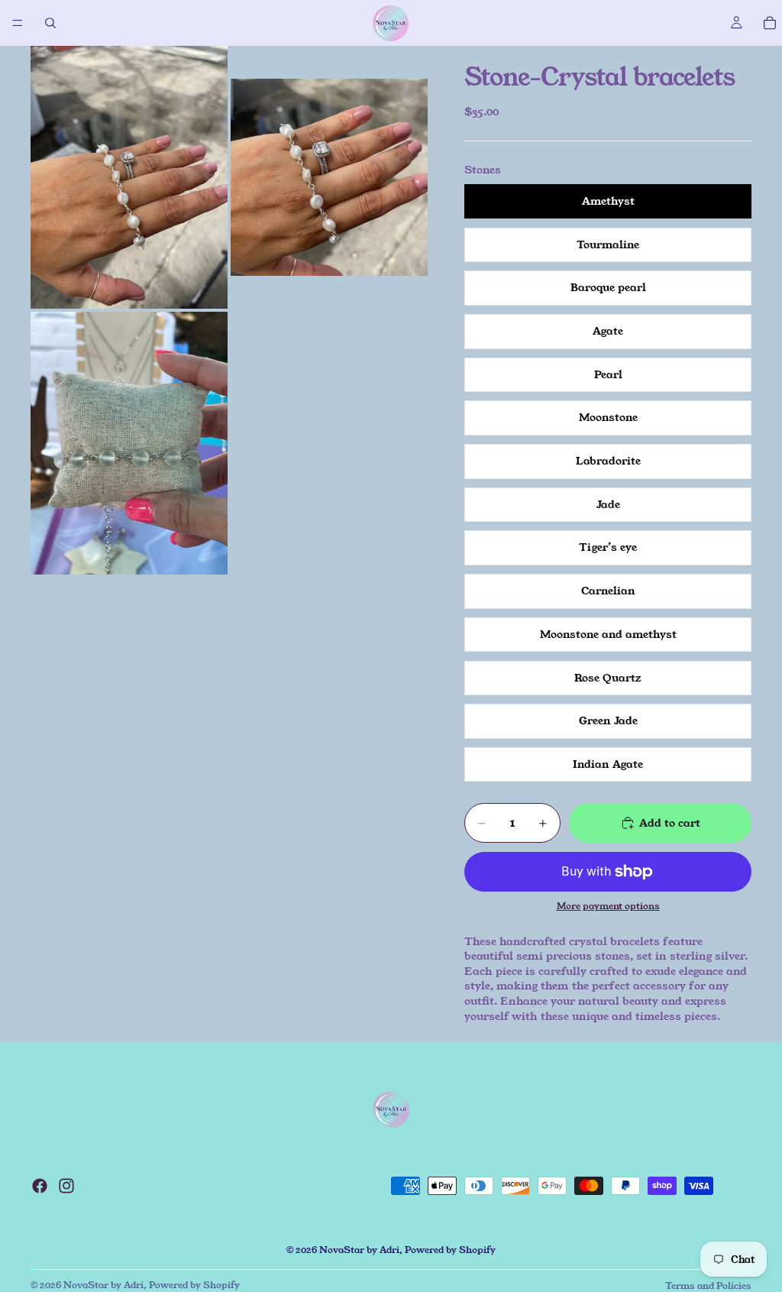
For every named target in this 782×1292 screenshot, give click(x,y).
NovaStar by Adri (359, 1249)
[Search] (50, 23)
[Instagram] (66, 1186)
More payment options (608, 906)
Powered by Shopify (450, 1249)
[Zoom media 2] (329, 177)
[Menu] (17, 22)
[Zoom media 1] (129, 177)
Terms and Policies (708, 1285)
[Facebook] (40, 1186)
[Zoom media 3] (129, 443)
